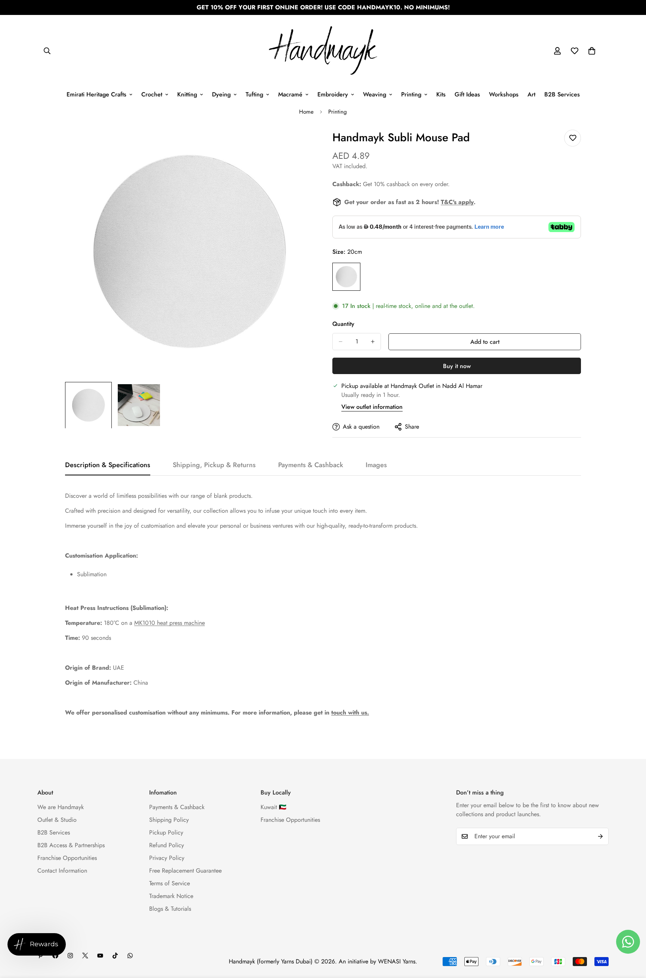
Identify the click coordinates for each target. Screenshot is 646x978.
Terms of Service (169, 883)
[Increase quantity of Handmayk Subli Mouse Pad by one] (373, 341)
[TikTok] (115, 956)
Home (306, 112)
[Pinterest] (40, 956)
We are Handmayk (60, 807)
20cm (346, 277)
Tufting (254, 94)
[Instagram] (70, 956)
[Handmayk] (323, 51)
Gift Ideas (467, 94)
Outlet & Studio (57, 819)
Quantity (343, 324)
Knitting (187, 94)
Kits (441, 94)
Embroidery (332, 94)
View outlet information (372, 406)
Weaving (374, 94)
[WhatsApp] (130, 956)
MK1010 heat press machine (169, 622)
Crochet (151, 94)
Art (531, 94)
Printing (411, 94)
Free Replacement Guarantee (185, 870)
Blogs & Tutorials (170, 908)
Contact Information (62, 870)
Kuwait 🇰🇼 (273, 807)
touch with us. (350, 712)
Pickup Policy (166, 832)
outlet (466, 306)
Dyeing (221, 94)
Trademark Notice (171, 896)
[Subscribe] (600, 836)
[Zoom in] (297, 143)
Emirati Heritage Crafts (96, 94)
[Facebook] (55, 956)
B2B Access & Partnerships (71, 845)
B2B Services (562, 94)
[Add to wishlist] (572, 138)
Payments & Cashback (176, 807)
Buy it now (457, 366)
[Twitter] (85, 956)
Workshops (504, 94)
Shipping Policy (169, 819)
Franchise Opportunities (67, 858)
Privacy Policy (166, 858)
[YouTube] (100, 956)
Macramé (290, 94)
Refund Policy (166, 845)
